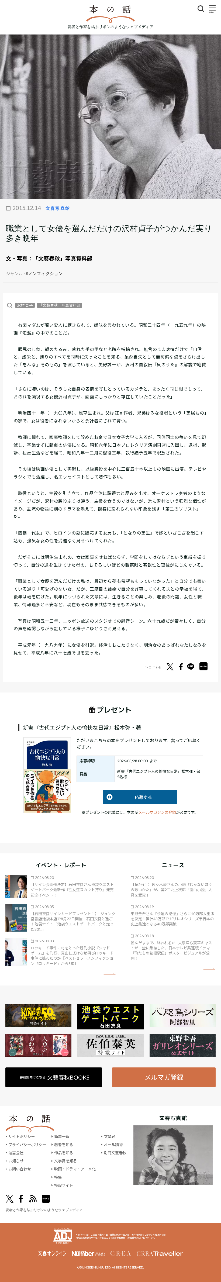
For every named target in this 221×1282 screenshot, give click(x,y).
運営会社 (15, 1152)
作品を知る (63, 1152)
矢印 (109, 974)
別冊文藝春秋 (115, 1152)
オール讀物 (113, 1144)
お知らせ (15, 1161)
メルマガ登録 (163, 1077)
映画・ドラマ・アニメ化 (75, 1169)
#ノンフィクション (44, 273)
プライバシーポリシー (27, 1144)
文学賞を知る (65, 1161)
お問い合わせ (19, 1169)
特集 (58, 1177)
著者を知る (63, 1144)
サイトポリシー (21, 1136)
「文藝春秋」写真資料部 (62, 258)
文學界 (109, 1136)
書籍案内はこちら (54, 1077)
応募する (127, 797)
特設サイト (63, 1185)
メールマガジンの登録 (157, 812)
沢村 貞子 (25, 305)
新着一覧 (61, 1136)
